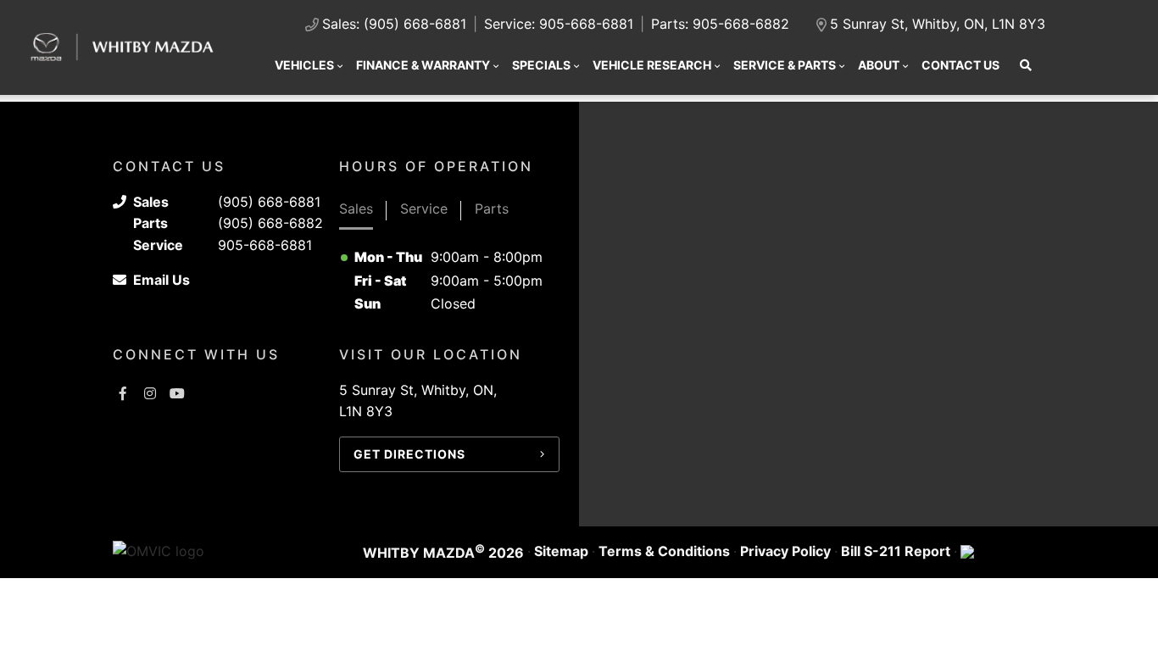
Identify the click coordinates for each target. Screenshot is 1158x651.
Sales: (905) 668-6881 (394, 23)
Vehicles (304, 65)
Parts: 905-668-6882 (720, 23)
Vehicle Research (652, 65)
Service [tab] (424, 208)
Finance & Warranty (423, 65)
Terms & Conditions (664, 550)
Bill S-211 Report (895, 550)
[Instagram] (150, 393)
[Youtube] (177, 393)
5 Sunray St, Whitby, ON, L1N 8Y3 (937, 23)
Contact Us (960, 65)
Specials (541, 65)
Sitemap (561, 550)
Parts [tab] (492, 208)
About (878, 65)
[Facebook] (123, 393)
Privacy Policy (785, 550)
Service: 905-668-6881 (558, 23)
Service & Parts (784, 65)
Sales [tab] (356, 208)
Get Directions (409, 454)
